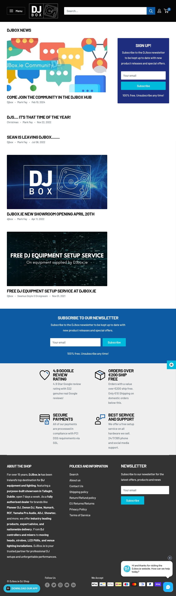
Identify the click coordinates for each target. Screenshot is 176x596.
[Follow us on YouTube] (66, 584)
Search (73, 474)
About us (74, 480)
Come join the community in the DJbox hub (49, 97)
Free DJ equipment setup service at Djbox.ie (51, 290)
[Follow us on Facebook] (47, 584)
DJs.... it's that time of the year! (39, 117)
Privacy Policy (78, 509)
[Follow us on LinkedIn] (73, 584)
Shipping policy (78, 492)
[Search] (151, 11)
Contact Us (76, 486)
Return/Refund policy (82, 497)
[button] (21, 588)
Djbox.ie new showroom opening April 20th (50, 213)
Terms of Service (79, 515)
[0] (166, 11)
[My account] (159, 11)
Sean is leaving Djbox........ (33, 137)
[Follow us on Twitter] (53, 584)
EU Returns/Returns (81, 503)
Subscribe (143, 86)
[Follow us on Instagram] (60, 584)
